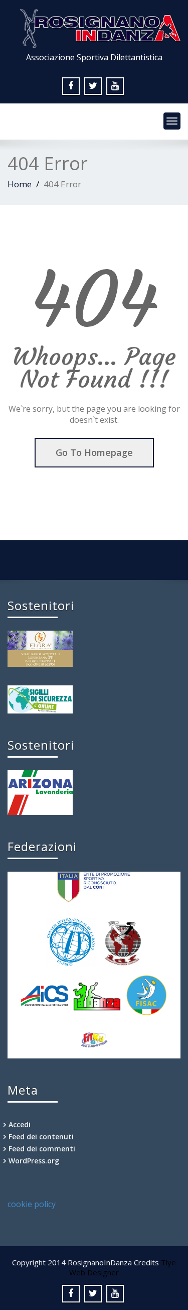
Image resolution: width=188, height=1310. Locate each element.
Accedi (20, 1124)
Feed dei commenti (42, 1148)
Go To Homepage (94, 452)
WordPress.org (34, 1160)
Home (20, 184)
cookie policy (32, 1204)
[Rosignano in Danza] (95, 25)
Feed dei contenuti (41, 1136)
